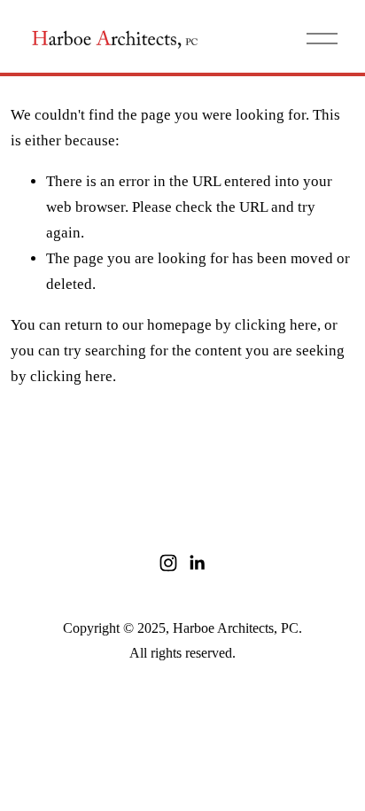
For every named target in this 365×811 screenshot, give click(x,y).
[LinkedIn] (197, 563)
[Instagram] (168, 563)
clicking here (276, 324)
